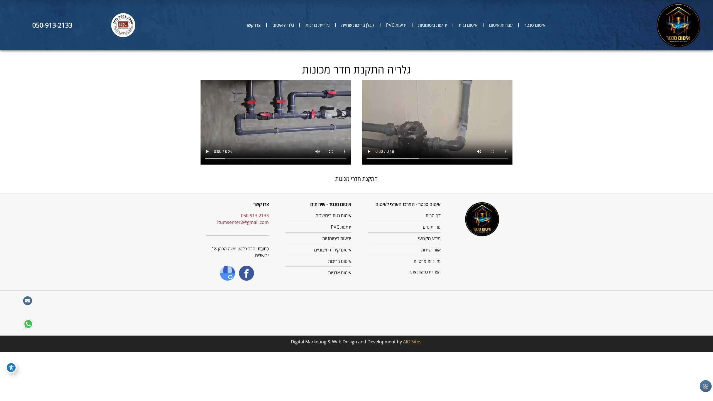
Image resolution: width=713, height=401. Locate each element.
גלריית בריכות (317, 25)
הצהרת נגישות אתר (425, 272)
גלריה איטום (283, 25)
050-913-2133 (255, 215)
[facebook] (253, 273)
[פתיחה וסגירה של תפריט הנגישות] (11, 367)
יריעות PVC (396, 25)
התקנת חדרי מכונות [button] (356, 178)
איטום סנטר (534, 25)
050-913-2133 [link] (52, 25)
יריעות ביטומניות (432, 25)
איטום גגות (468, 25)
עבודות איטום (500, 25)
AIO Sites (412, 342)
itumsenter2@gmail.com (243, 222)
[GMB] (221, 273)
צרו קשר (253, 25)
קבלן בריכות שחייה (357, 25)
